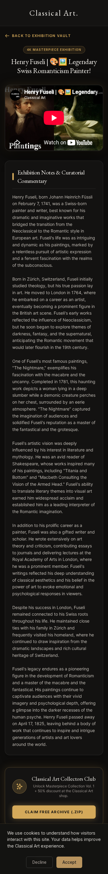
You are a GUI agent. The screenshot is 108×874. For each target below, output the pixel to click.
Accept (69, 862)
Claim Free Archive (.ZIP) (54, 812)
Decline (39, 862)
